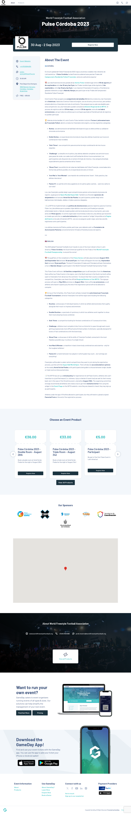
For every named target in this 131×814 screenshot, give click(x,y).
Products (21, 3)
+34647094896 (64, 634)
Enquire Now (46, 792)
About (13, 3)
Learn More (46, 790)
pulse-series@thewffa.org (27, 73)
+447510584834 (25, 66)
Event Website (25, 61)
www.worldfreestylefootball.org (41, 634)
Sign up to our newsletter (74, 796)
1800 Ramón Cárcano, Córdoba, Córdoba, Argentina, (28, 89)
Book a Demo (46, 795)
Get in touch (69, 793)
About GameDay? (48, 787)
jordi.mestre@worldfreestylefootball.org (91, 634)
